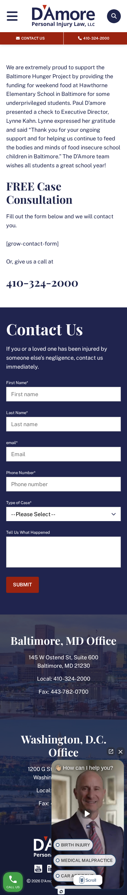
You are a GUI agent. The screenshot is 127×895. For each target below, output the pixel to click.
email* (12, 443)
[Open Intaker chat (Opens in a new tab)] (61, 891)
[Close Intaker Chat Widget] (120, 751)
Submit (22, 585)
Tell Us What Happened (28, 532)
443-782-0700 (69, 691)
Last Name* (17, 413)
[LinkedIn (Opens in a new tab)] (51, 868)
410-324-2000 (71, 678)
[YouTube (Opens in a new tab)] (38, 868)
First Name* (17, 383)
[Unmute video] (88, 813)
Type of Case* (18, 503)
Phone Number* (20, 473)
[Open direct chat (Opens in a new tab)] (111, 751)
